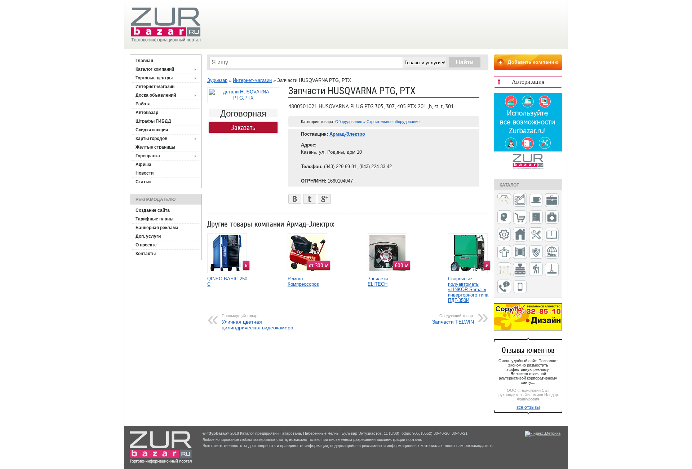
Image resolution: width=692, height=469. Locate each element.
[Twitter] (309, 197)
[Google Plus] (324, 197)
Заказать (243, 127)
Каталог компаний (155, 69)
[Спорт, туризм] (536, 270)
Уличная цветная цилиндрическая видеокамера (257, 322)
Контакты (146, 253)
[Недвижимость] (520, 235)
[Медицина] (552, 217)
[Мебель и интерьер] (536, 217)
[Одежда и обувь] (504, 252)
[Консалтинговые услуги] (552, 200)
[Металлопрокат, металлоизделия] (504, 235)
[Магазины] (520, 217)
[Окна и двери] (520, 252)
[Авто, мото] (504, 201)
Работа (143, 103)
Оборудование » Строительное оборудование (377, 121)
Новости (145, 173)
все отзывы (528, 407)
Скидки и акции (152, 129)
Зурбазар (217, 80)
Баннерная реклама (157, 227)
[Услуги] (504, 287)
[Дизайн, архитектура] (520, 200)
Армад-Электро (347, 134)
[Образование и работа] (552, 235)
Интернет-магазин (155, 86)
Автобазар (147, 112)
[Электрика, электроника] (520, 287)
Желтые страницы (155, 147)
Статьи (143, 181)
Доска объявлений (156, 95)
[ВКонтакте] (295, 197)
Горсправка (148, 155)
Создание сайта (153, 210)
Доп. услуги (148, 236)
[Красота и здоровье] (504, 217)
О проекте (146, 244)
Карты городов (151, 138)
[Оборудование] (536, 235)
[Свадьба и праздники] (520, 270)
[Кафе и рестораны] (536, 201)
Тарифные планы (154, 219)
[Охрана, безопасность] (536, 252)
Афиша (143, 164)
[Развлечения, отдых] (552, 252)
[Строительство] (552, 270)
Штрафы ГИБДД (153, 121)
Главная (144, 60)
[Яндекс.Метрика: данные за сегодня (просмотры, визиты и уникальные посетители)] (542, 434)
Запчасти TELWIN (453, 319)
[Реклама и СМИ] (504, 269)
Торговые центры (154, 77)
